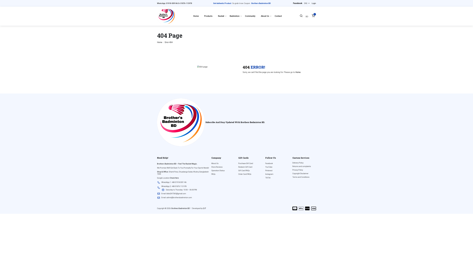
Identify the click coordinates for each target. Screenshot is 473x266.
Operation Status (218, 171)
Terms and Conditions (300, 177)
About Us (265, 16)
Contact (278, 16)
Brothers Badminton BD (180, 208)
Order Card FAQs (244, 174)
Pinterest (268, 171)
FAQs (213, 174)
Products (208, 16)
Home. (298, 72)
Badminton (234, 16)
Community (250, 16)
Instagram (269, 174)
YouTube (268, 167)
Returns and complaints (301, 166)
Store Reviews (217, 167)
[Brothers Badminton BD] (166, 16)
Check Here (174, 178)
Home (196, 16)
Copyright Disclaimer (300, 174)
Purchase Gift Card (245, 163)
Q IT (204, 208)
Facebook (269, 163)
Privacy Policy (297, 170)
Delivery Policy (298, 163)
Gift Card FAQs (244, 171)
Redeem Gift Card (245, 167)
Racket (221, 16)
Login (314, 3)
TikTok (267, 178)
